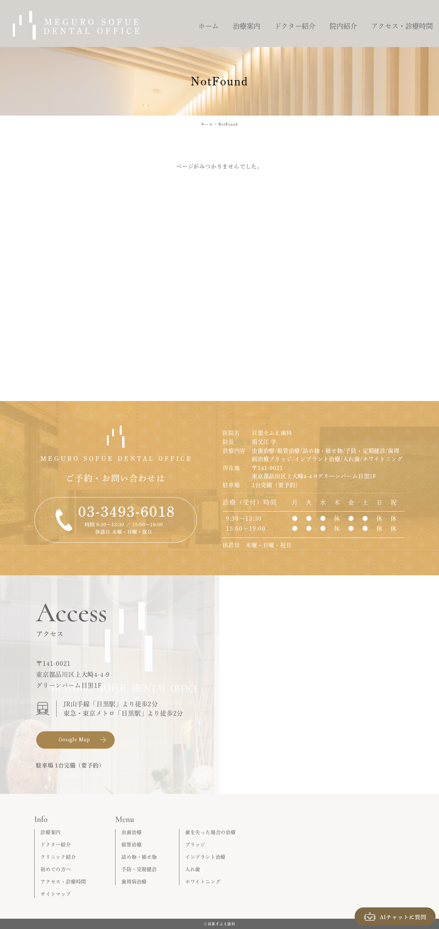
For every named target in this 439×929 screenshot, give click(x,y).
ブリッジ (195, 844)
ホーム (207, 124)
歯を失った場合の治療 (210, 832)
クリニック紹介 (58, 857)
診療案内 (50, 832)
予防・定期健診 (139, 869)
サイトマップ (55, 894)
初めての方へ (55, 869)
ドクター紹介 (55, 844)
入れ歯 (192, 869)
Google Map (74, 739)
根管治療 (131, 844)
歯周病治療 (134, 881)
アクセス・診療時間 (63, 881)
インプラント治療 (205, 857)
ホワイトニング (203, 881)
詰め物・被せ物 (139, 857)
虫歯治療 (131, 832)
